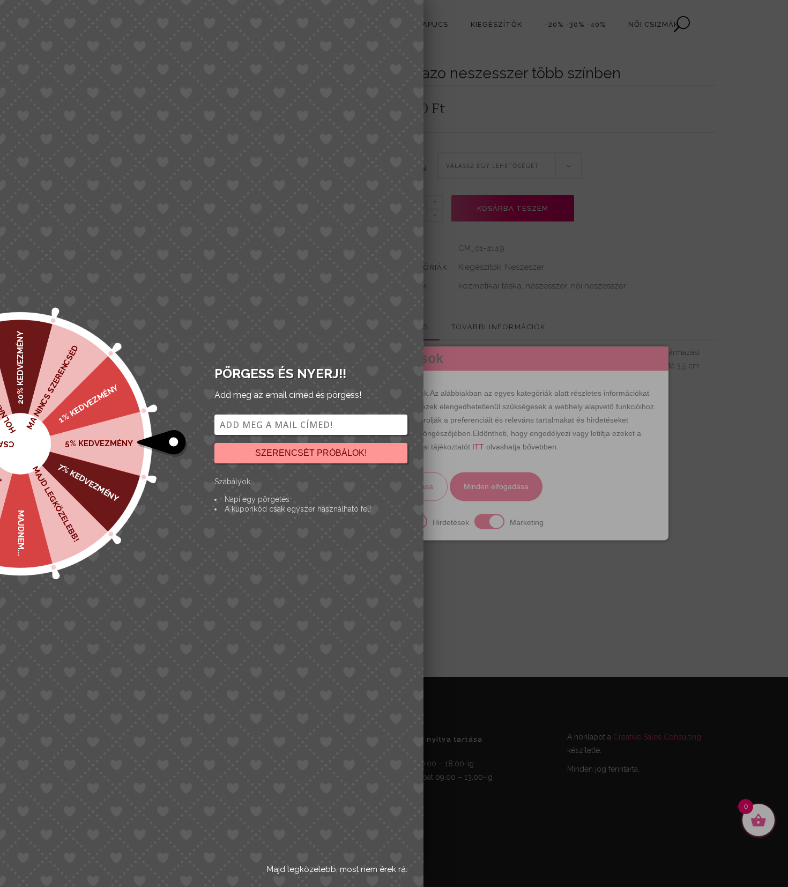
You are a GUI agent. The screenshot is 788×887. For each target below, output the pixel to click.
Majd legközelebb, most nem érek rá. (337, 869)
